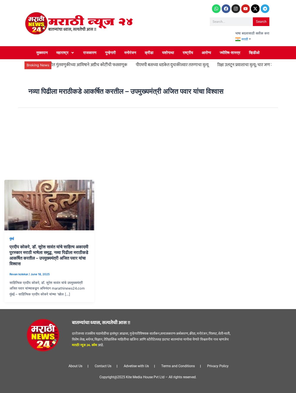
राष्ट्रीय (188, 52)
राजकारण (89, 52)
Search (261, 22)
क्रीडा (149, 52)
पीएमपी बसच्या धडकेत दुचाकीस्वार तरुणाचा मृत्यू (164, 65)
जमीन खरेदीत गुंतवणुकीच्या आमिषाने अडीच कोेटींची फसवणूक (73, 65)
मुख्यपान (42, 52)
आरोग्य (206, 52)
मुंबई (12, 238)
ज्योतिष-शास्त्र (230, 52)
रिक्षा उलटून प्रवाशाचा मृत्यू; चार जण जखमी (241, 65)
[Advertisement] (148, 147)
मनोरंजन (130, 52)
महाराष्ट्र (62, 52)
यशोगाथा (168, 52)
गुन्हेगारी (110, 52)
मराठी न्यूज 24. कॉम (84, 345)
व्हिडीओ (254, 52)
